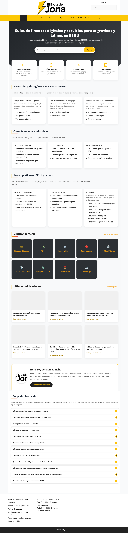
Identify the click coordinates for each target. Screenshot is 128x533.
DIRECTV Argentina (22, 269)
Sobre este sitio (14, 521)
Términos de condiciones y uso (19, 518)
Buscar (89, 50)
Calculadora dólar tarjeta (98, 155)
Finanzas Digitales (60, 18)
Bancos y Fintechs (65, 248)
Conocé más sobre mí (41, 385)
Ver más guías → (112, 287)
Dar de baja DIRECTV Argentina (64, 155)
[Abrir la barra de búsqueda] (105, 18)
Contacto (11, 503)
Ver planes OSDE (58, 116)
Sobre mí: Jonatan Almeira (18, 499)
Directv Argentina (46, 18)
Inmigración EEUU (76, 18)
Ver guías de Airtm (22, 116)
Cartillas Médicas (108, 248)
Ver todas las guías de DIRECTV (64, 158)
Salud (87, 18)
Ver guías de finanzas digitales (27, 112)
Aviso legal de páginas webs (18, 506)
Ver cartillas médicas (60, 112)
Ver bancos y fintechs (24, 119)
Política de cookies (15, 509)
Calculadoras (65, 269)
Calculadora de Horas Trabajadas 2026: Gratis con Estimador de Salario (47, 508)
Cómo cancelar (32, 18)
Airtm (43, 248)
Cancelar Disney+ (95, 119)
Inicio (23, 18)
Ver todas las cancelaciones (99, 112)
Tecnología (97, 18)
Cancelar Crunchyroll (96, 116)
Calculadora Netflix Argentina (100, 158)
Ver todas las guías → (111, 234)
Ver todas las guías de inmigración (102, 222)
